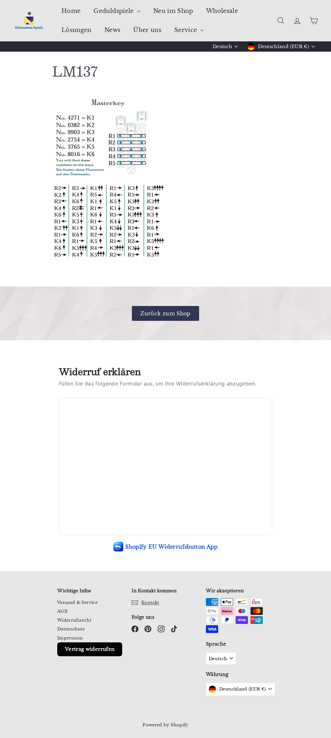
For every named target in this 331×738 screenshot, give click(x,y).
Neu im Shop (173, 11)
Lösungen (76, 30)
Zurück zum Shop (165, 313)
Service (186, 30)
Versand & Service (77, 602)
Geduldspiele (114, 11)
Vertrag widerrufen (89, 649)
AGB (62, 611)
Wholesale (222, 11)
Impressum (70, 638)
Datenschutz (71, 629)
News (112, 30)
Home (70, 11)
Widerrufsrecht (74, 620)
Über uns (147, 30)
